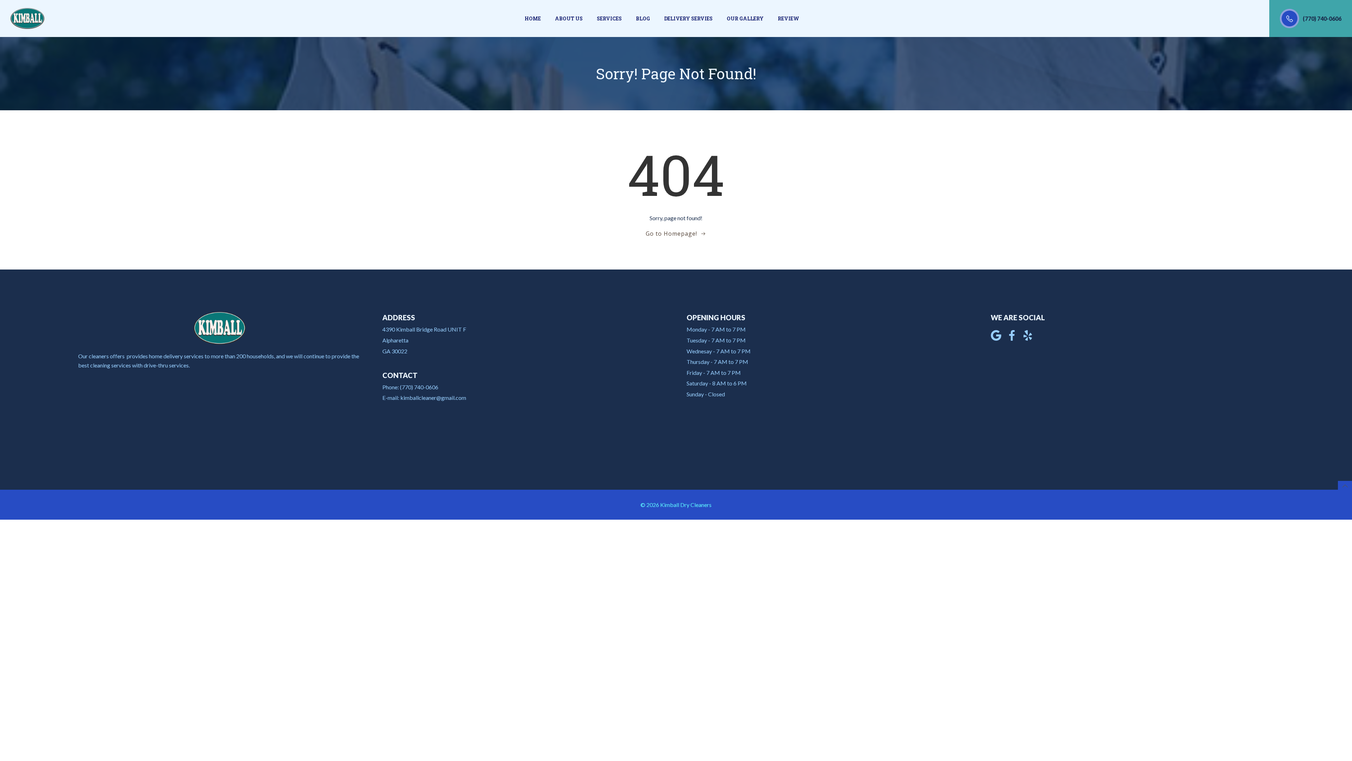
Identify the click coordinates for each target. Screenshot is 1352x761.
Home (533, 18)
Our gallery (745, 18)
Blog (643, 18)
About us (569, 18)
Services (609, 18)
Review (788, 18)
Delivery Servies (688, 18)
